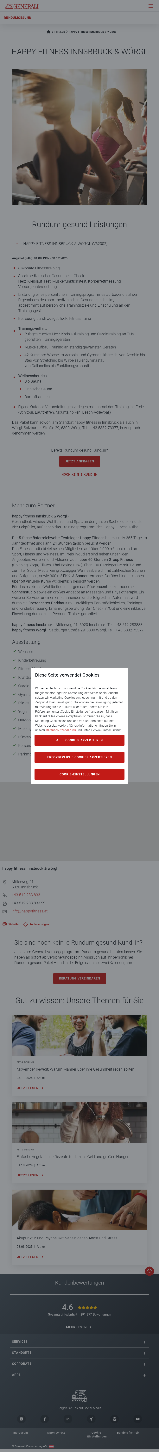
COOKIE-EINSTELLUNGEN (80, 774)
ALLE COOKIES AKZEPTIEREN (79, 740)
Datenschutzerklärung (61, 730)
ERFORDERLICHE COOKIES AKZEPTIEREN (79, 757)
